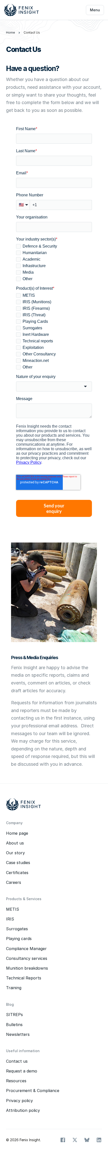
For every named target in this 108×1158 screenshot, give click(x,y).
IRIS (10, 918)
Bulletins (14, 1024)
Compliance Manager (26, 948)
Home (10, 32)
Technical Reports (23, 977)
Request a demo (21, 1070)
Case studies (18, 862)
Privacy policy (19, 1100)
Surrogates (17, 928)
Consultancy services (26, 958)
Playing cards (19, 938)
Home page (17, 833)
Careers (13, 882)
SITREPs (14, 1014)
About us (15, 842)
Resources (16, 1080)
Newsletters (18, 1034)
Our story (15, 852)
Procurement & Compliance (32, 1090)
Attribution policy (23, 1110)
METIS (12, 909)
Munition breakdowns (27, 968)
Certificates (17, 872)
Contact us (17, 1061)
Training (13, 987)
